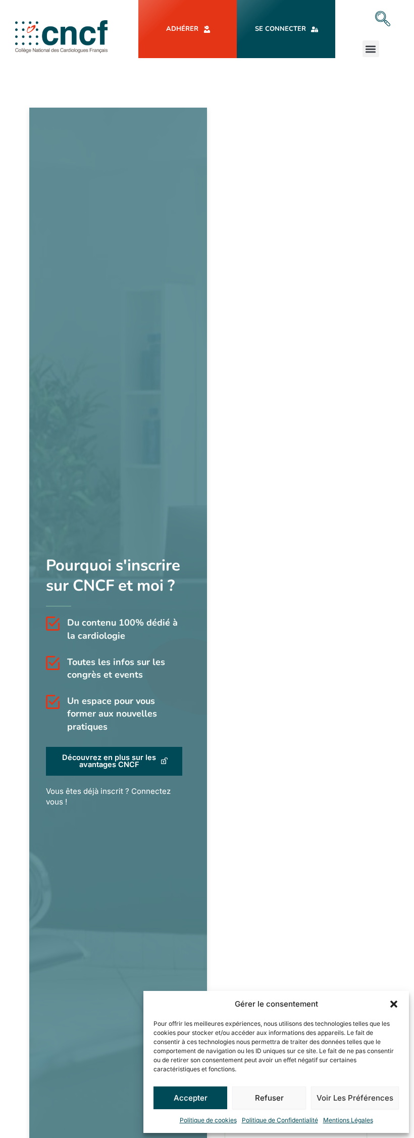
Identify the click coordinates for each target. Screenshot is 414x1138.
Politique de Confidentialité (280, 1120)
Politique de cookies (208, 1120)
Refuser (269, 1098)
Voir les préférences (355, 1098)
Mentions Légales (348, 1120)
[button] (394, 1004)
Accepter (191, 1098)
